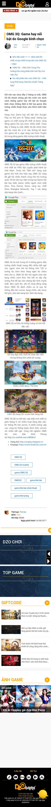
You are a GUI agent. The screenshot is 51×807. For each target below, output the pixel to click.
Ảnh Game (12, 679)
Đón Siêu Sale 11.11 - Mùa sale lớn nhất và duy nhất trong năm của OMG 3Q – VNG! (28, 60)
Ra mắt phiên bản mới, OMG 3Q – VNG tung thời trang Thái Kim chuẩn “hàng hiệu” (28, 82)
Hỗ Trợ (33, 771)
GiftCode (11, 602)
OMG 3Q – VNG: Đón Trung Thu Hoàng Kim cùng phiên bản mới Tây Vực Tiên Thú (27, 71)
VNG (18, 515)
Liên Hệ (18, 771)
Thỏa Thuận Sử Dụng (25, 796)
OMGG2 (18, 480)
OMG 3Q (18, 457)
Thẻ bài (23, 512)
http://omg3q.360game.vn (31, 442)
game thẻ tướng (21, 496)
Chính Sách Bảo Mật (25, 794)
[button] (48, 561)
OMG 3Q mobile (21, 465)
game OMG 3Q (21, 472)
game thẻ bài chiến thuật (25, 488)
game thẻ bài (36, 480)
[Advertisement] (25, 741)
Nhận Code (32, 614)
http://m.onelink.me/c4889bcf (22, 437)
